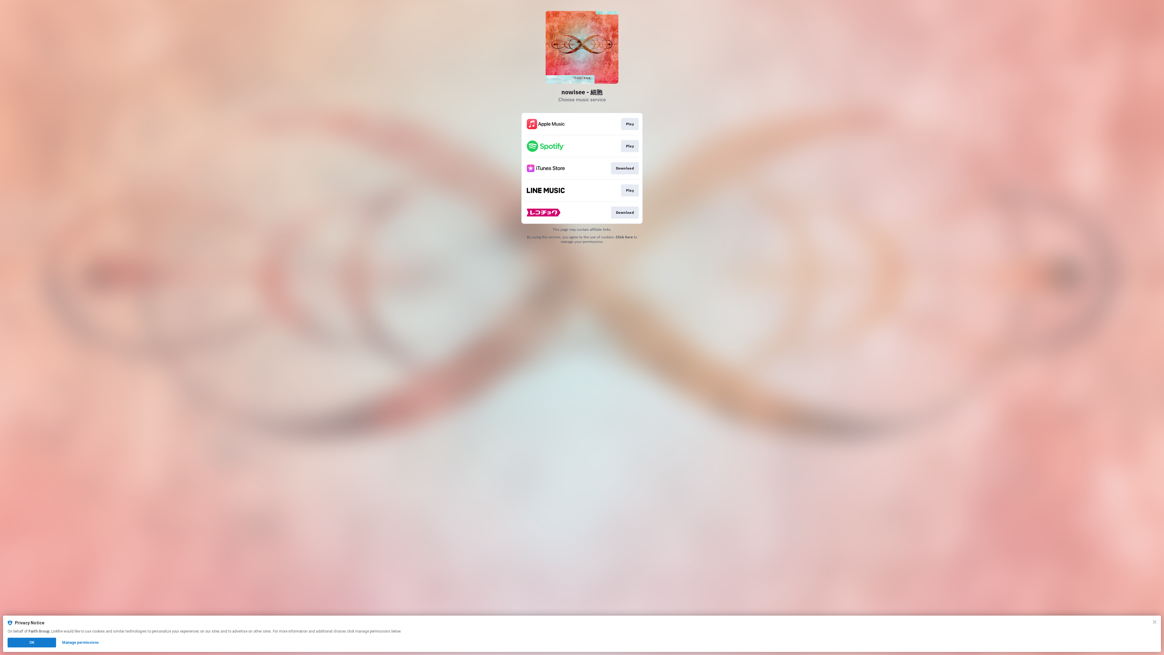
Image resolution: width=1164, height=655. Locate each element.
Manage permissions (80, 642)
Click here (624, 237)
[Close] (1154, 622)
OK (31, 642)
